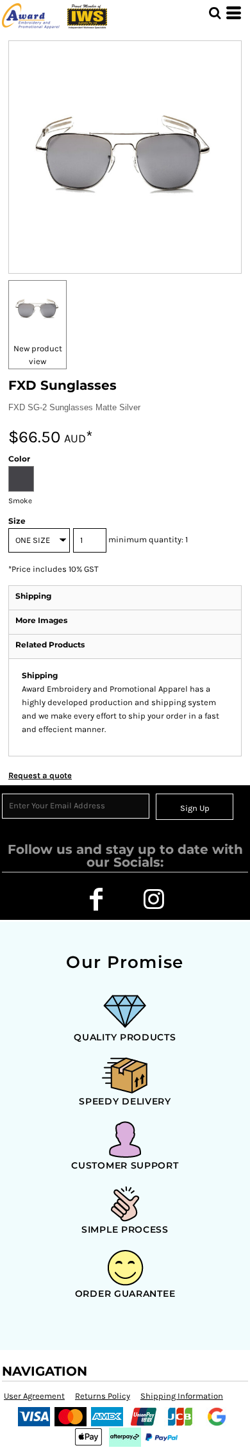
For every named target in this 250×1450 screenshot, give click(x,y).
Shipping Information (181, 1396)
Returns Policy (102, 1396)
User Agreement (34, 1396)
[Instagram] (154, 899)
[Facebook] (96, 899)
